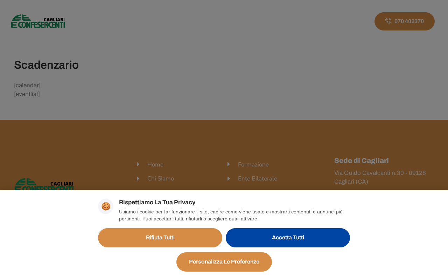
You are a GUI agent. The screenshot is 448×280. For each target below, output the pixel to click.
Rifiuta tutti (160, 237)
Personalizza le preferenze (224, 262)
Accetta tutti (288, 237)
